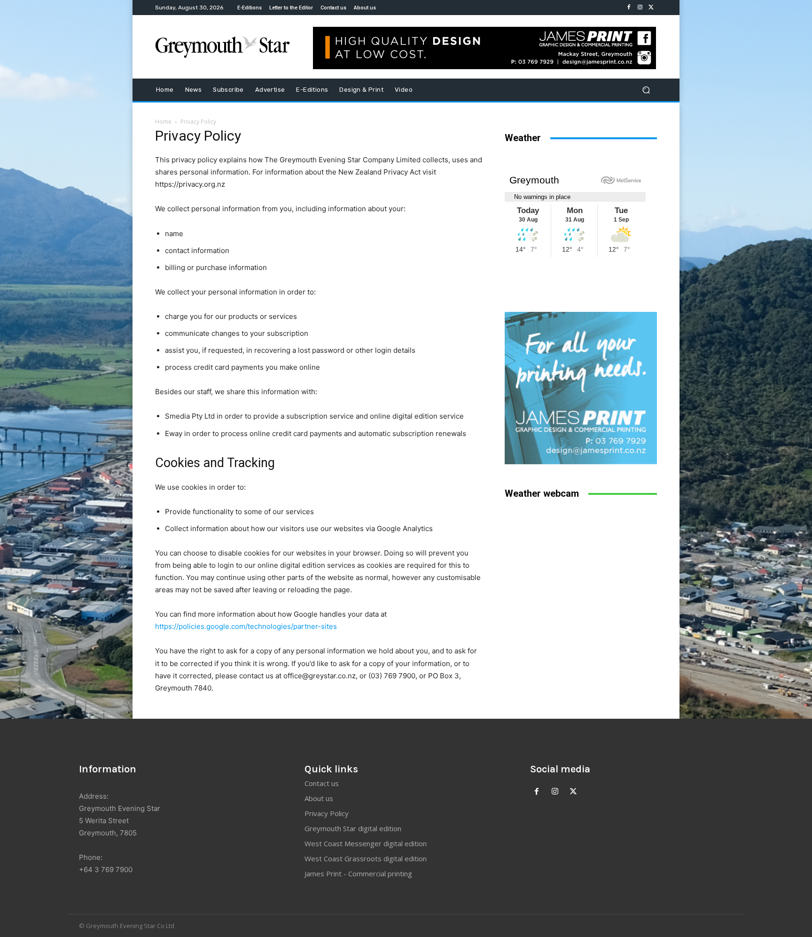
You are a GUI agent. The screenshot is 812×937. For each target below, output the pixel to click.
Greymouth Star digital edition (352, 828)
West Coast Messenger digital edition (365, 843)
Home (163, 122)
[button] (646, 90)
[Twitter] (651, 7)
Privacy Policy (326, 813)
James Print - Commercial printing (358, 873)
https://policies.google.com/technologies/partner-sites (246, 626)
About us (318, 798)
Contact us (321, 783)
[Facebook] (628, 7)
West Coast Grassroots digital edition (365, 858)
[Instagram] (640, 7)
